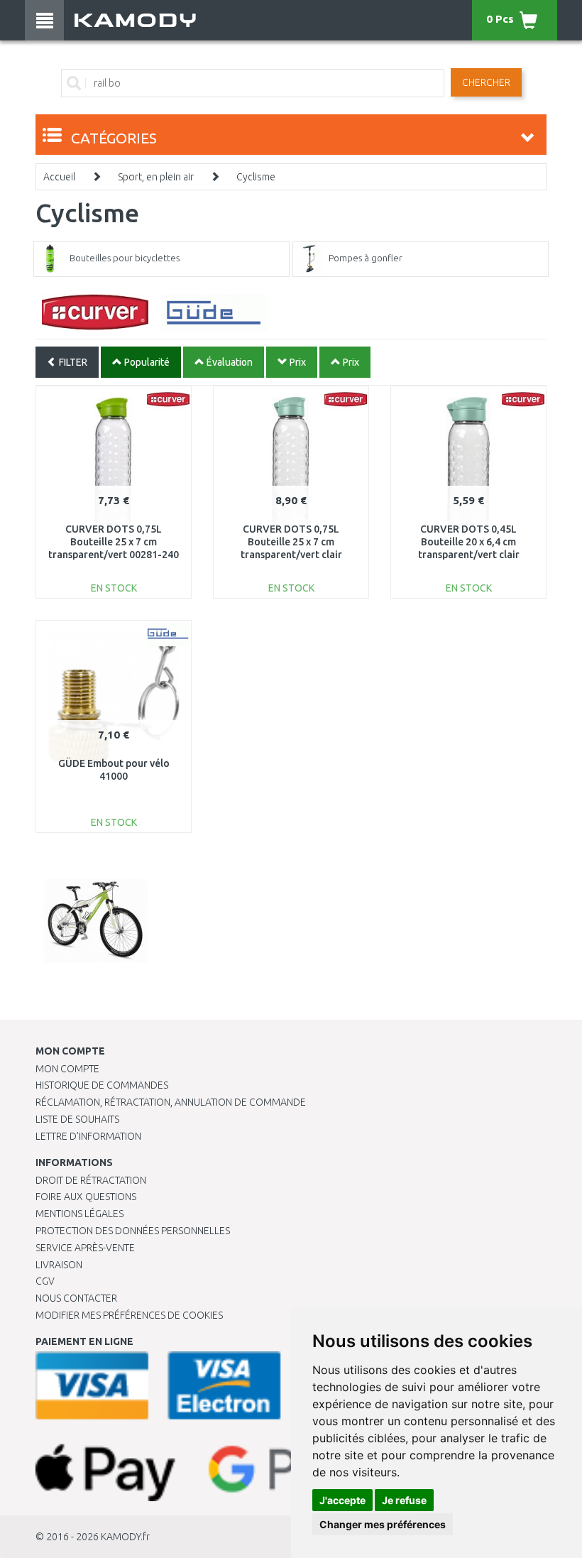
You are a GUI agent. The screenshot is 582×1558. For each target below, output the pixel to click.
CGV (45, 1281)
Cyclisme (255, 177)
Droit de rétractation (90, 1180)
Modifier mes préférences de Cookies (129, 1315)
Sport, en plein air (156, 177)
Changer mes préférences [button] (382, 1524)
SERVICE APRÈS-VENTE (85, 1247)
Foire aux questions (85, 1196)
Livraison (58, 1264)
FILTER (72, 362)
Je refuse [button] (404, 1500)
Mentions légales (79, 1213)
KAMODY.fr (125, 1536)
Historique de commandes (101, 1085)
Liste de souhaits (77, 1119)
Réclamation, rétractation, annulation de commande (170, 1102)
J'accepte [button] (342, 1500)
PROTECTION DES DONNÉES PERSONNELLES (132, 1230)
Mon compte (67, 1068)
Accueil (59, 177)
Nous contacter (76, 1298)
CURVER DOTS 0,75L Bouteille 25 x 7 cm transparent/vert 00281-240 (113, 541)
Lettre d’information (88, 1136)
